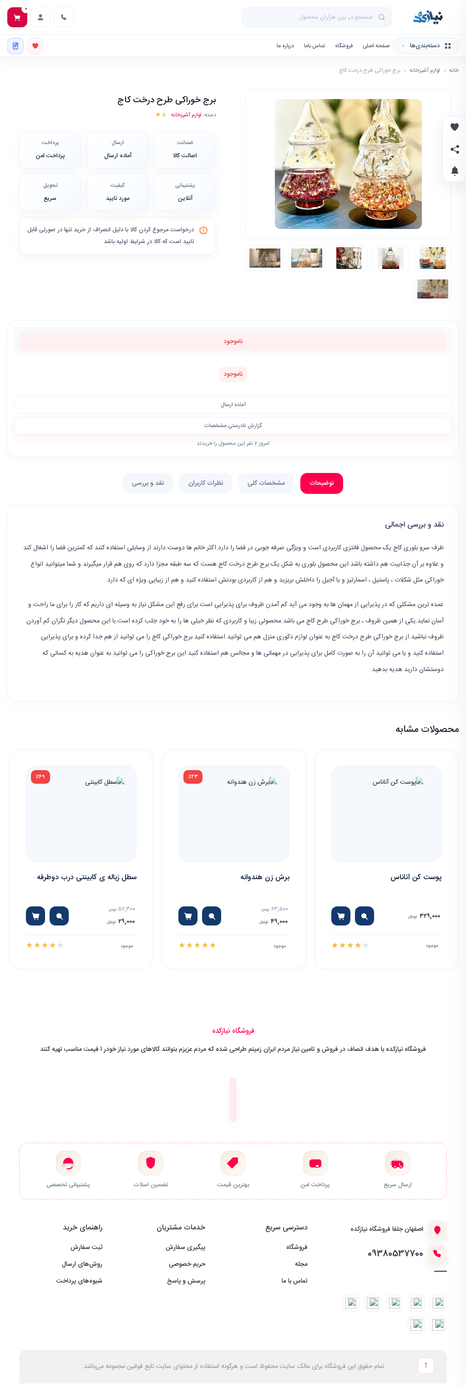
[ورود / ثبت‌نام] (40, 17)
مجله (301, 1264)
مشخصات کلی (266, 483)
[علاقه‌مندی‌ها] (35, 46)
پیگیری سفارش (185, 1247)
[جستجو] (382, 17)
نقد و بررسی (148, 483)
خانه (454, 70)
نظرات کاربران (205, 483)
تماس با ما (295, 1281)
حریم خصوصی (187, 1264)
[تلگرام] (416, 1303)
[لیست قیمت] (15, 46)
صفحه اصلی (376, 45)
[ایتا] (372, 1303)
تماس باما (314, 45)
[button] (348, 164)
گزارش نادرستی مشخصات (233, 425)
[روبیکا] (351, 1303)
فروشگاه (344, 45)
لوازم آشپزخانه (425, 70)
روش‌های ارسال (82, 1264)
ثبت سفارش (86, 1247)
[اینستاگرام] (438, 1303)
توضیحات (321, 483)
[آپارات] (416, 1324)
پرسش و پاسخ (186, 1281)
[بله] (394, 1303)
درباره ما (285, 45)
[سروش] (438, 1324)
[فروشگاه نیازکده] (428, 17)
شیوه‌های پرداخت (79, 1281)
